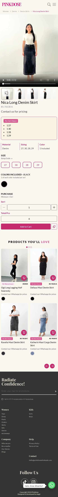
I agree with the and (18, 399)
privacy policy (18, 399)
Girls (31, 414)
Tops (3, 414)
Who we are (6, 443)
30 (16, 165)
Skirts (4, 425)
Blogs (4, 452)
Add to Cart (26, 226)
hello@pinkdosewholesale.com (40, 460)
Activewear (6, 433)
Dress (4, 416)
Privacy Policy (34, 443)
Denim (4, 431)
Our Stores (6, 449)
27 (5, 165)
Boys (31, 416)
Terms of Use (33, 446)
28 (27, 165)
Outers (4, 422)
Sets (3, 428)
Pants (4, 419)
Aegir (39, 494)
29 (38, 165)
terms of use (29, 399)
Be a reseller (6, 446)
